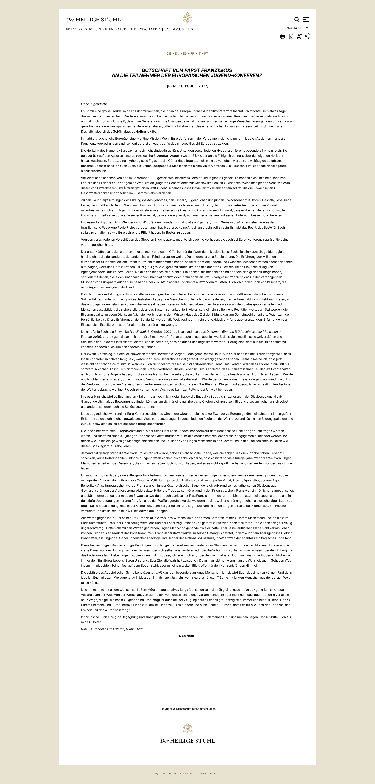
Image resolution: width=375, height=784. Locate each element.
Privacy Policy (209, 773)
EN (177, 53)
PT (206, 53)
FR (192, 53)
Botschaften (101, 29)
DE (169, 53)
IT (199, 53)
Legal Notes (169, 773)
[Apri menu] (305, 19)
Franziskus (77, 29)
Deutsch (294, 29)
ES (185, 53)
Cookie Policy (188, 773)
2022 (166, 29)
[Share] (308, 36)
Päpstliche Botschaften (138, 29)
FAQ (156, 773)
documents (182, 29)
